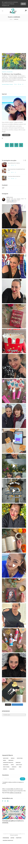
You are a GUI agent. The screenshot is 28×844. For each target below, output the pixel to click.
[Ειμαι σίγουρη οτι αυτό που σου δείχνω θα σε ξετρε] (14, 341)
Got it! (23, 3)
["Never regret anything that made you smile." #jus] (14, 266)
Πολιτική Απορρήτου (8, 840)
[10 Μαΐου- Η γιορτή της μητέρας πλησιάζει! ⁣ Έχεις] (14, 690)
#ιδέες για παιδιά (6, 766)
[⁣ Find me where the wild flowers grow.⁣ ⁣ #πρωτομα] (14, 515)
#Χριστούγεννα (19, 758)
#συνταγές (5, 769)
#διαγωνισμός (5, 764)
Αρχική (11, 19)
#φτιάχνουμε (11, 769)
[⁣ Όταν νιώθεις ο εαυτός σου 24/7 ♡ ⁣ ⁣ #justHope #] (14, 615)
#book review (5, 758)
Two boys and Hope (5, 84)
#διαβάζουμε (18, 762)
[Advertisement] (14, 36)
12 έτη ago (11, 84)
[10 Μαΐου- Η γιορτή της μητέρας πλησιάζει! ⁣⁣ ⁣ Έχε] (14, 640)
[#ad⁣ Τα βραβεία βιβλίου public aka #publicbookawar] (14, 441)
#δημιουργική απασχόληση (8, 762)
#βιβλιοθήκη (11, 760)
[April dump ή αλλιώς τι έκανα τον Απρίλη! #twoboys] (14, 565)
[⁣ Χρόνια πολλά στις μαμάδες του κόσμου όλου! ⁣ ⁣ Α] (14, 416)
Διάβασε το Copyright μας (15, 792)
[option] (14, 171)
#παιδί (20, 766)
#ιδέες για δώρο (19, 764)
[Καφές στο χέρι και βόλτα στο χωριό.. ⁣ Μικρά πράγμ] (14, 491)
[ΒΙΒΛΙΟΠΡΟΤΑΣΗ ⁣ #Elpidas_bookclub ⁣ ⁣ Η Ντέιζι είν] (14, 241)
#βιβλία (4, 760)
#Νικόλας (12, 758)
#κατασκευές (14, 766)
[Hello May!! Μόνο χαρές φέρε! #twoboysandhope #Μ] (14, 540)
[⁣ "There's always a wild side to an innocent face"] (14, 366)
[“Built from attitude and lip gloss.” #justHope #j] (14, 291)
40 (15, 84)
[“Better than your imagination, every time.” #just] (14, 216)
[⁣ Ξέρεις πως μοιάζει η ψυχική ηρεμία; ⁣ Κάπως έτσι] (14, 665)
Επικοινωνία (6, 837)
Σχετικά (12, 837)
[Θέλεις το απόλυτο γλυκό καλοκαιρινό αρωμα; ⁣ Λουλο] (14, 391)
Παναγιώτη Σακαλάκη (14, 835)
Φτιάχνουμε (10, 71)
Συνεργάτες (18, 837)
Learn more (6, 134)
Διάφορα (4, 71)
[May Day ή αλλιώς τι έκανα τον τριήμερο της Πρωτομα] (14, 466)
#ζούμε (12, 764)
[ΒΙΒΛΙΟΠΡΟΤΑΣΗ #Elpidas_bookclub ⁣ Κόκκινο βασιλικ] (14, 316)
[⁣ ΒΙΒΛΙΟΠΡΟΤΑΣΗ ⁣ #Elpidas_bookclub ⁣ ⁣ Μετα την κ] (14, 590)
